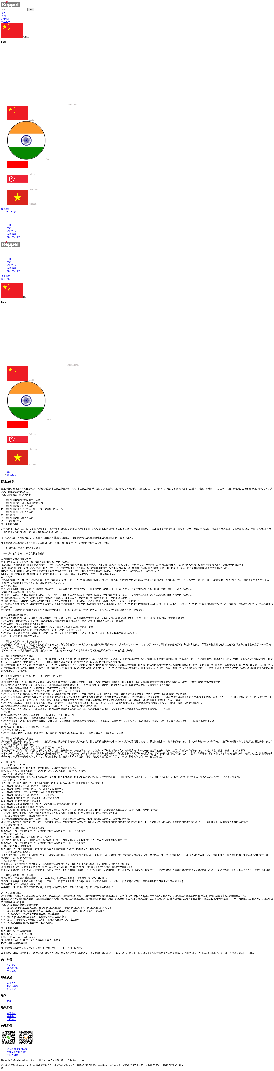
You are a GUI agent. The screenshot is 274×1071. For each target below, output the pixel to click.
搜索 (31, 9)
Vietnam (32, 204)
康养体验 (11, 234)
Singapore (33, 189)
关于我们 (5, 18)
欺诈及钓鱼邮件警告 (17, 1052)
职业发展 (5, 21)
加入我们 (11, 989)
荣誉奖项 (11, 971)
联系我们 (5, 209)
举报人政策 (12, 1055)
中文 (13, 212)
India (48, 159)
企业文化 (11, 983)
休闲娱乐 (11, 231)
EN (7, 212)
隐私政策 (11, 474)
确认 (3, 1068)
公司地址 (11, 1019)
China (31, 119)
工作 (9, 225)
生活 (9, 228)
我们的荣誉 (12, 986)
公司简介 (11, 965)
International (73, 104)
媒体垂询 (11, 1016)
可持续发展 (12, 968)
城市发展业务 (14, 237)
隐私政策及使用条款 (17, 1049)
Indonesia (33, 174)
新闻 (3, 15)
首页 (3, 12)
